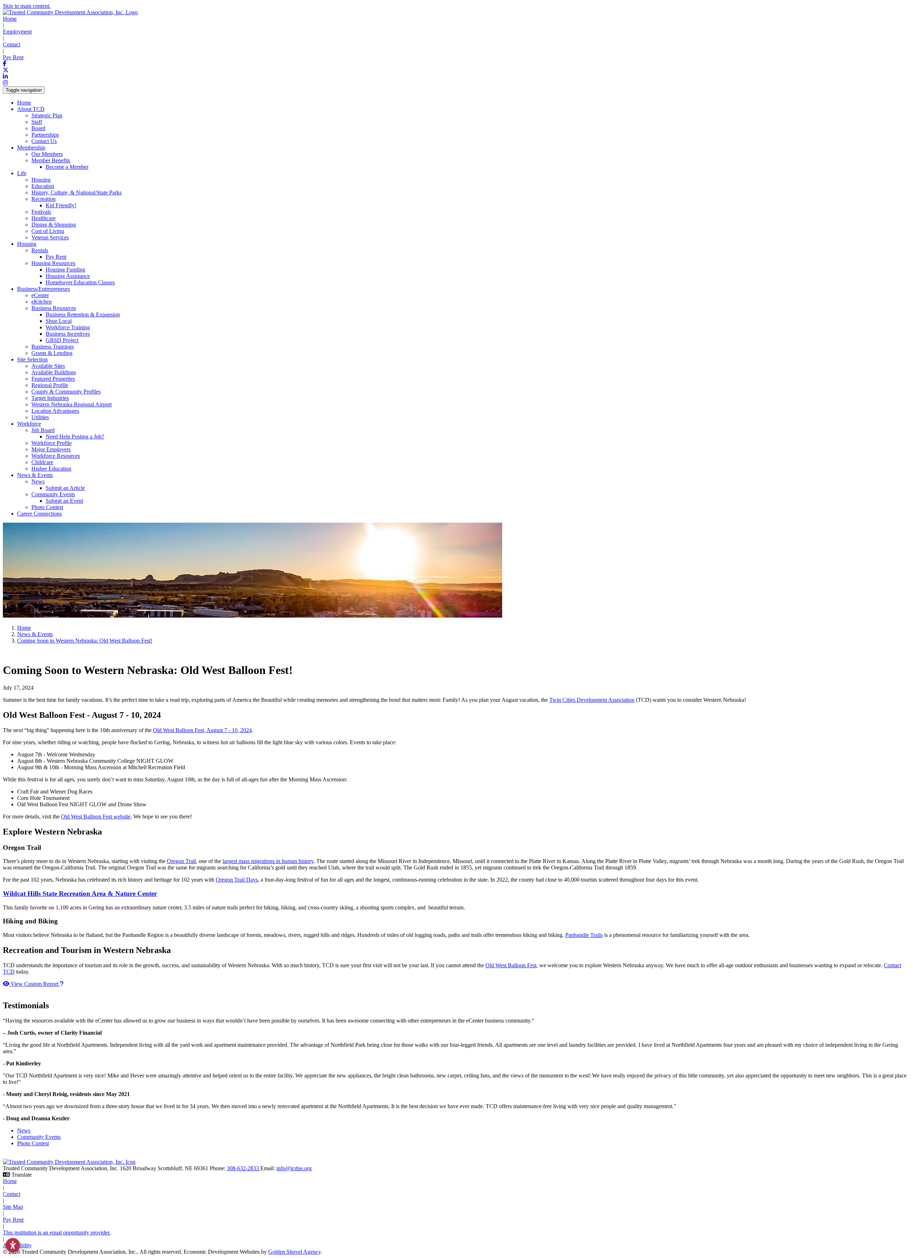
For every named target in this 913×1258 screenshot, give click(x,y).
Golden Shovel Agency (294, 1252)
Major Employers (51, 449)
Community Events (39, 1137)
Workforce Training (68, 327)
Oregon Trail (181, 861)
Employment (17, 32)
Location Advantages (55, 411)
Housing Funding (65, 270)
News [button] (38, 481)
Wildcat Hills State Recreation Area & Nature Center (80, 893)
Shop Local (59, 321)
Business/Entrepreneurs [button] (43, 289)
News (23, 1130)
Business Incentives (68, 334)
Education (42, 186)
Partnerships (45, 135)
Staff (36, 122)
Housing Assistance (68, 276)
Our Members (47, 154)
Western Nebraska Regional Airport (71, 404)
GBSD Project (62, 340)
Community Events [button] (53, 494)
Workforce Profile (51, 443)
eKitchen (41, 302)
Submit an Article (65, 488)
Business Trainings (52, 347)
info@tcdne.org (294, 1168)
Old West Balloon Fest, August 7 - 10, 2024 (202, 730)
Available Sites (48, 366)
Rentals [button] (39, 250)
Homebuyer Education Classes (80, 282)
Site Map (13, 1207)
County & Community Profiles (66, 392)
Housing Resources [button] (53, 263)
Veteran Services (50, 237)
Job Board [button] (43, 430)
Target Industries (50, 398)
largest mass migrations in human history (268, 861)
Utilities (40, 417)
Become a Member (67, 167)
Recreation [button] (43, 199)
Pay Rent (13, 57)
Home (10, 19)
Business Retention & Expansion (83, 314)
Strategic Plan (46, 115)
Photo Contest (47, 507)
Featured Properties (53, 379)
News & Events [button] (35, 475)
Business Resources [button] (53, 308)
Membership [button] (31, 147)
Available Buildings (53, 372)
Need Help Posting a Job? (75, 436)
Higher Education (51, 469)
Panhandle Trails (584, 935)
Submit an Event (64, 501)
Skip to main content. (27, 6)
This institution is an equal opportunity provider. (57, 1232)
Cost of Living (47, 231)
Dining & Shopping (53, 225)
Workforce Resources (55, 456)
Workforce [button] (29, 424)
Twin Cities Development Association (591, 700)
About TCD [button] (31, 109)
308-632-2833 (243, 1168)
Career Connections (39, 514)
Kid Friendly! (61, 205)
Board (38, 128)
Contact (11, 44)
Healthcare (43, 218)
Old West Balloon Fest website (96, 816)
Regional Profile (49, 385)
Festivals (41, 212)
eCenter (40, 295)
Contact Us (44, 141)
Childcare (42, 462)
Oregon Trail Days (237, 880)
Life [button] (21, 173)
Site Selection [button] (32, 359)
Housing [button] (26, 244)
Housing (41, 180)
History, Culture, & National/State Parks (76, 192)
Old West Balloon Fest (510, 965)
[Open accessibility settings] (13, 1245)
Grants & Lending (51, 353)
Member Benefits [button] (50, 160)
